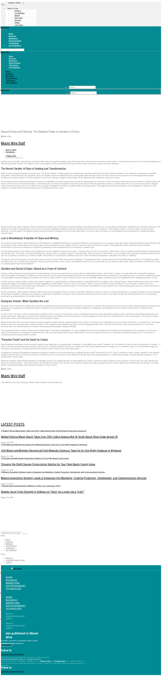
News (11, 56)
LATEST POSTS (13, 424)
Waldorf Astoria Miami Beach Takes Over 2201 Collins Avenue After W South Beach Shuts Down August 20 (59, 437)
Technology (13, 65)
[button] (12, 4)
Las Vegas (19, 25)
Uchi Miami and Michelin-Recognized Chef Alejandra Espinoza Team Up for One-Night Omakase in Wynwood (61, 450)
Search (66, 87)
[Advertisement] (72, 111)
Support (9, 562)
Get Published (15, 45)
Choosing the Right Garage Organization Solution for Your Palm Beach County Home (48, 464)
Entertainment (15, 63)
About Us (9, 558)
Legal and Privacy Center (15, 560)
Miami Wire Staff (13, 143)
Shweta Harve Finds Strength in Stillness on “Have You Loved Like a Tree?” (42, 492)
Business (12, 58)
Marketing (13, 61)
